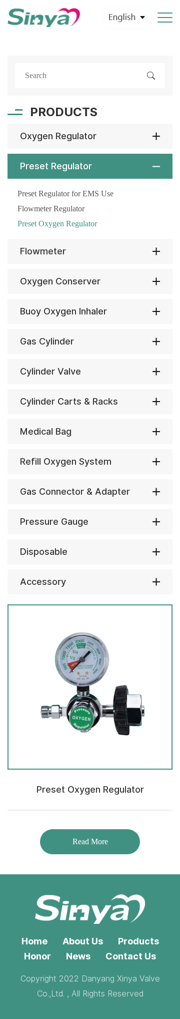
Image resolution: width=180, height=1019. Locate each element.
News (78, 956)
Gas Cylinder (47, 341)
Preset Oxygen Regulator (57, 223)
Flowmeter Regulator (51, 208)
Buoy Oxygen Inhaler (63, 311)
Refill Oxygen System (66, 461)
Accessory (43, 581)
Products (138, 941)
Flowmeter (43, 251)
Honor (37, 956)
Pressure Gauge (54, 521)
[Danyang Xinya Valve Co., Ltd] (44, 18)
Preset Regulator (56, 166)
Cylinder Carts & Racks (69, 401)
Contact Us (131, 956)
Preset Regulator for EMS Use (66, 193)
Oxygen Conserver (60, 281)
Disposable (44, 551)
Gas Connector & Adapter (75, 491)
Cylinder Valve (50, 371)
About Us (82, 941)
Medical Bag (46, 431)
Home (35, 941)
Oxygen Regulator (58, 136)
